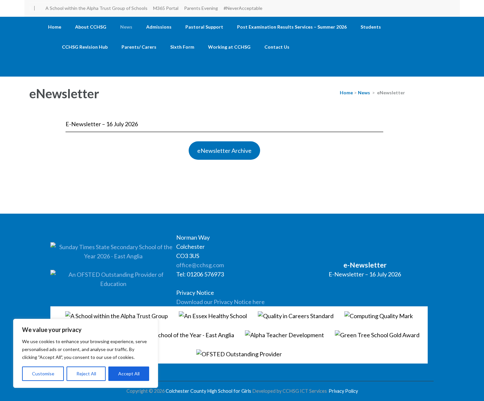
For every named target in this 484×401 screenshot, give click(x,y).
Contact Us (276, 47)
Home (54, 27)
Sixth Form (182, 47)
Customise (43, 373)
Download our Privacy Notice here (220, 301)
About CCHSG (90, 27)
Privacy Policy (343, 391)
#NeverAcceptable (243, 8)
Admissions (159, 27)
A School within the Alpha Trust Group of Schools (96, 8)
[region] (85, 353)
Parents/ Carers (138, 47)
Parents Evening (201, 8)
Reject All (86, 373)
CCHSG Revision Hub (85, 47)
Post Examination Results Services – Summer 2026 (292, 27)
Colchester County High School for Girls (208, 391)
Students (371, 27)
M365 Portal (165, 8)
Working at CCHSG (229, 47)
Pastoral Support (204, 27)
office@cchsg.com (200, 265)
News (126, 27)
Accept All (129, 373)
